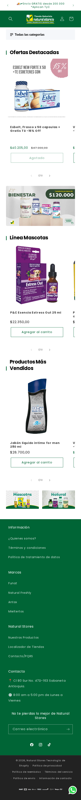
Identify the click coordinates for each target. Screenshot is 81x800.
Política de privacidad (47, 765)
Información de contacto (55, 778)
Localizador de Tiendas (26, 647)
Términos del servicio (59, 771)
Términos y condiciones (27, 548)
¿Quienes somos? (22, 538)
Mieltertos (16, 611)
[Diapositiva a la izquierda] (31, 175)
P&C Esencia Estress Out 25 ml (35, 312)
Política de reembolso (26, 771)
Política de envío (24, 778)
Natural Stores (36, 760)
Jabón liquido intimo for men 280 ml (35, 444)
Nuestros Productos (23, 637)
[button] (10, 18)
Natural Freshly (19, 593)
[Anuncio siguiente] (73, 5)
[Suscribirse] (67, 729)
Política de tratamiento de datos (34, 557)
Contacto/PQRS (20, 656)
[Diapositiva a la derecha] (49, 175)
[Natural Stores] (40, 791)
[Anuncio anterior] (7, 5)
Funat (12, 583)
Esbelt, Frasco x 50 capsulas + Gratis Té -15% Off (35, 129)
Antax (12, 602)
